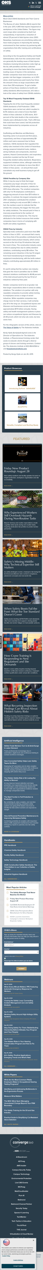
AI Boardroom (21, 1157)
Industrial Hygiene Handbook (15, 874)
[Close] (33, 1240)
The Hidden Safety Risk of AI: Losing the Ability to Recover (19, 779)
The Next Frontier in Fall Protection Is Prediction (18, 798)
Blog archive (8, 16)
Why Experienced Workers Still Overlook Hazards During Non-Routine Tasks (20, 515)
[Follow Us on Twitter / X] (36, 3)
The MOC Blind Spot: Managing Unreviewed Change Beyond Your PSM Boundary (19, 1103)
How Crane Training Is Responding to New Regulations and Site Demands (17, 660)
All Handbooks (10, 879)
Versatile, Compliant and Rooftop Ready (22, 425)
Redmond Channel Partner (21, 1204)
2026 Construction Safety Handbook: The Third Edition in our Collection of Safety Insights (20, 867)
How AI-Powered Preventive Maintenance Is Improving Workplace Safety (21, 817)
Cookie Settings (18, 1260)
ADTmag (21, 1161)
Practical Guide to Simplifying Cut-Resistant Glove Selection (21, 1118)
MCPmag (21, 1187)
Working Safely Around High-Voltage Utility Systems (21, 1015)
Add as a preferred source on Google (35, 6)
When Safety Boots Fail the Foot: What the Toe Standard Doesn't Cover (22, 611)
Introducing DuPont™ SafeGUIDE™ (22, 388)
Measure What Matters (13, 1096)
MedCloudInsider (21, 1191)
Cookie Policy (6, 1256)
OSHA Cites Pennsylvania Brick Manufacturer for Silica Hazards (21, 912)
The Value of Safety (11, 327)
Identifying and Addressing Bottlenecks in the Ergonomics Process (20, 1090)
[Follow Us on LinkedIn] (33, 3)
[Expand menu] (39, 3)
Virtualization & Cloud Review (21, 1234)
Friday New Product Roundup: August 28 (16, 470)
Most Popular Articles (16, 887)
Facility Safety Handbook (14, 855)
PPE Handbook (10, 845)
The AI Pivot (21, 1225)
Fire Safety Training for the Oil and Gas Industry (19, 1111)
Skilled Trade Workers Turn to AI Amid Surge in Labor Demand (21, 747)
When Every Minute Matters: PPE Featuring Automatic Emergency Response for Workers (21, 989)
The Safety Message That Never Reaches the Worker (22, 893)
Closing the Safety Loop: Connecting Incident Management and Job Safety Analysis (18, 1003)
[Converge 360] (21, 1142)
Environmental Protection (22, 1178)
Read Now (7, 486)
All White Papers (11, 1124)
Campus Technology (21, 1174)
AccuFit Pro (22, 407)
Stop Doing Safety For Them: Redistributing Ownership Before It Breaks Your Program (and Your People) (21, 1030)
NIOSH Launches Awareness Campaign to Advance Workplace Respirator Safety (21, 919)
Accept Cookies (18, 1266)
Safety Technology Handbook (15, 860)
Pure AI (21, 1195)
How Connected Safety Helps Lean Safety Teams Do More (20, 762)
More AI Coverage (11, 832)
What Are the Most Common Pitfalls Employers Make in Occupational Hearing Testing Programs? (20, 1082)
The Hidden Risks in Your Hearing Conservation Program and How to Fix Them (19, 1043)
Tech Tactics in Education (21, 1221)
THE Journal (21, 1230)
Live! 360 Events (21, 1183)
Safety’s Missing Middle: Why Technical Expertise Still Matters (21, 564)
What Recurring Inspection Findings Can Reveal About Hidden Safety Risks (20, 708)
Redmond (21, 1200)
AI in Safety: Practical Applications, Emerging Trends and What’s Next (17, 1056)
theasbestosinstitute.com (17, 349)
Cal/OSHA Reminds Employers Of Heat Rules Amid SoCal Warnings (22, 906)
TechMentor (21, 1217)
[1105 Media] (21, 1151)
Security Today (21, 1208)
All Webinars (9, 1066)
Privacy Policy (19, 956)
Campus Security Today (21, 1170)
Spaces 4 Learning (21, 1213)
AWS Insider (21, 1166)
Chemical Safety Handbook (15, 850)
